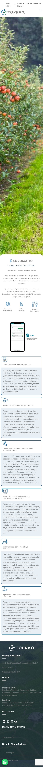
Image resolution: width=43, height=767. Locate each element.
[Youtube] (16, 721)
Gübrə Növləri (7, 667)
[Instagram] (12, 721)
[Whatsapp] (8, 721)
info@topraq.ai (8, 737)
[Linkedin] (4, 721)
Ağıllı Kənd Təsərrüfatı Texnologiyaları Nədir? (20, 663)
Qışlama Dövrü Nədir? (11, 672)
